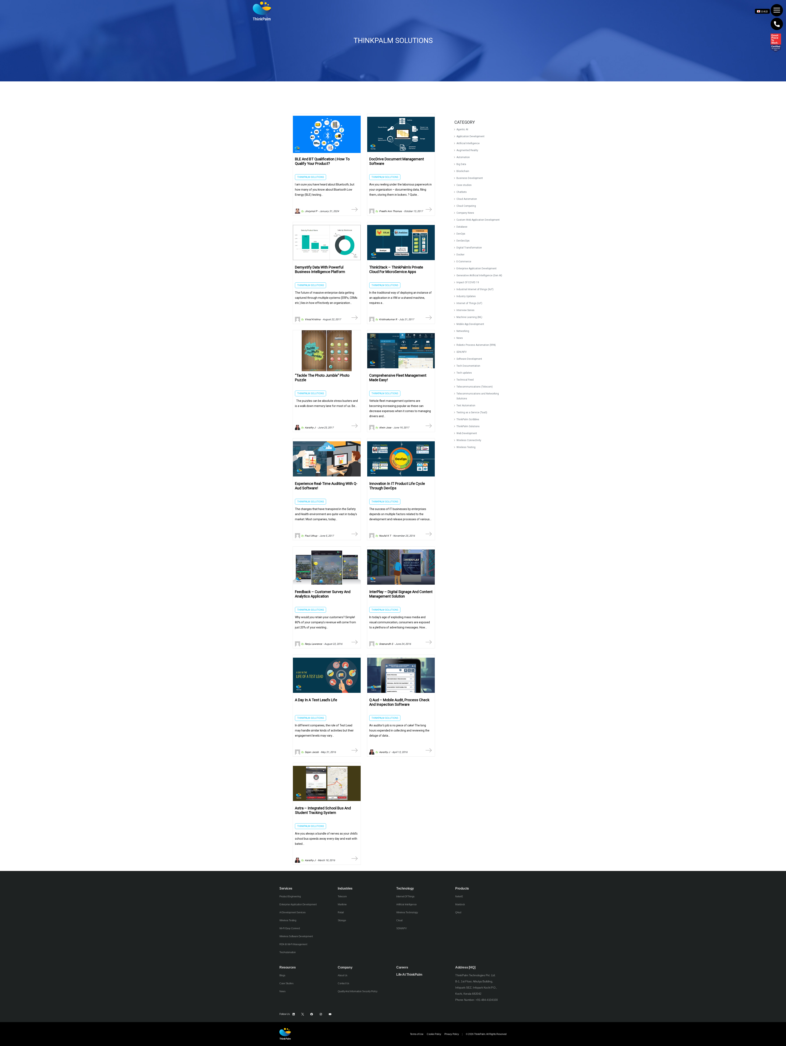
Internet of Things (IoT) (469, 303)
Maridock (460, 904)
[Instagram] (320, 1014)
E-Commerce (463, 261)
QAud (458, 912)
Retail (341, 912)
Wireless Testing (465, 447)
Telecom (342, 896)
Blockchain (462, 171)
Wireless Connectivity (468, 440)
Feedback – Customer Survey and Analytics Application (322, 594)
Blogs (282, 975)
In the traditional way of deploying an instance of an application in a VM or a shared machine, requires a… (400, 297)
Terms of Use (416, 1034)
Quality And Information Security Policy (357, 991)
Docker (460, 254)
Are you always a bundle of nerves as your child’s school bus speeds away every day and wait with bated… (326, 838)
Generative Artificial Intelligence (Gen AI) (479, 275)
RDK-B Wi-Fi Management (293, 944)
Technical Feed (465, 379)
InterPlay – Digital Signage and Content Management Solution (401, 594)
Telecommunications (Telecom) (474, 386)
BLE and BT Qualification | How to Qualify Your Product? (322, 161)
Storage (342, 920)
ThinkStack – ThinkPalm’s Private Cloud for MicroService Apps (396, 269)
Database (461, 226)
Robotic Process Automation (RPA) (476, 345)
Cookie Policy (434, 1034)
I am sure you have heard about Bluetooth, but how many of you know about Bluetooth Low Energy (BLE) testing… (324, 189)
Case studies (464, 185)
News (459, 338)
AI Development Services (292, 912)
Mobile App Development (470, 324)
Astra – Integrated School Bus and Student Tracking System (323, 810)
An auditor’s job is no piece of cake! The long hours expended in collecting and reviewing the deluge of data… (399, 730)
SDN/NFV (461, 352)
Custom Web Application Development (478, 219)
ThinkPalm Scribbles (467, 419)
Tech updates (464, 372)
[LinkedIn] (293, 1014)
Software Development (469, 358)
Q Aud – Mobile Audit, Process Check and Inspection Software (399, 702)
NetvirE (459, 896)
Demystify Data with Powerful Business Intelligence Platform (320, 269)
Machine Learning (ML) (469, 317)
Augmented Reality (467, 150)
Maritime (342, 904)
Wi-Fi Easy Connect (289, 928)
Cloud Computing (466, 205)
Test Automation (465, 405)
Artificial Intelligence (468, 143)
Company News (465, 212)
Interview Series (465, 310)
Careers (402, 967)
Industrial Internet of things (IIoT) (475, 289)
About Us (342, 975)
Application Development (470, 136)
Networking (462, 331)
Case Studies (286, 983)
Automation (463, 157)
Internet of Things (405, 896)
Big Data (461, 164)
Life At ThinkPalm (409, 974)
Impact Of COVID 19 (467, 282)
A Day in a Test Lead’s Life (316, 700)
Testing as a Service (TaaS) (471, 412)
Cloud (399, 920)
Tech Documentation (468, 365)
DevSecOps (463, 240)
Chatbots (461, 192)
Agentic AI (462, 129)
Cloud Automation (466, 199)
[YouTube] (330, 1014)
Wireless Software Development (296, 936)
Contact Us (343, 983)
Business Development (469, 178)
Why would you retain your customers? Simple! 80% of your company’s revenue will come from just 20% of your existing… (325, 622)
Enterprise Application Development (476, 268)
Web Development (466, 433)
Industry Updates (466, 296)
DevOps (460, 233)
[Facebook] (311, 1014)
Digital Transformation (469, 247)
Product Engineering (290, 896)
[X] (302, 1014)
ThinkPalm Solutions (468, 426)
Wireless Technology (407, 912)
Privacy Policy (451, 1034)
